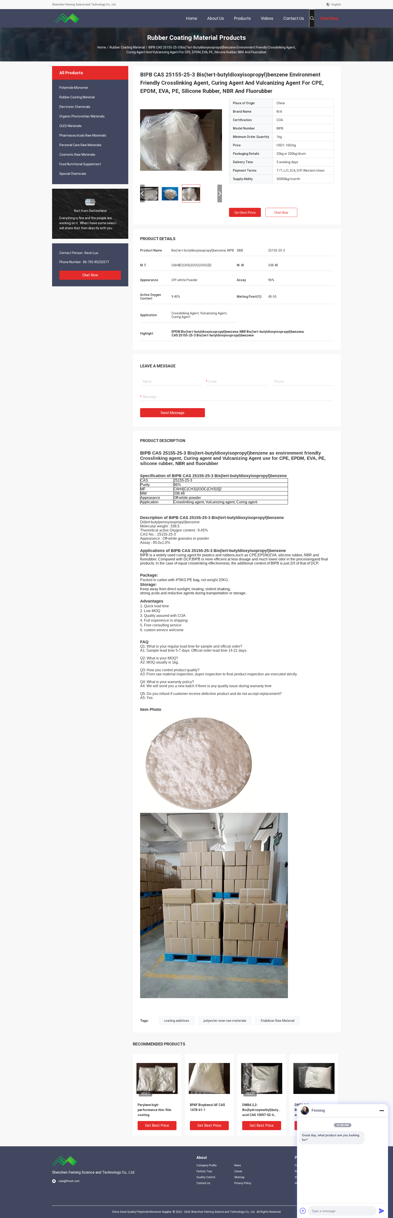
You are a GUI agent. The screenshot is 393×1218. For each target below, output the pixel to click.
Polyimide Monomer (73, 87)
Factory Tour (204, 1171)
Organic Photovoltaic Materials (82, 116)
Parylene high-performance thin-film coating (154, 1110)
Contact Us (203, 1183)
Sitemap (239, 1177)
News (237, 1165)
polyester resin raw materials (225, 1020)
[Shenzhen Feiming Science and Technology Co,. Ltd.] (66, 18)
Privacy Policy (242, 1183)
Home (101, 47)
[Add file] (303, 1211)
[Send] (381, 1211)
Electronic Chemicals (74, 107)
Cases (238, 1171)
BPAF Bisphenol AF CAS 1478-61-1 (207, 1107)
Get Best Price (245, 212)
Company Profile (206, 1165)
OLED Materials (70, 126)
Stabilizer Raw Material (277, 1020)
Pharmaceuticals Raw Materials (82, 135)
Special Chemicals (72, 173)
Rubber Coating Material (127, 47)
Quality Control (205, 1177)
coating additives (176, 1020)
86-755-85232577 (96, 262)
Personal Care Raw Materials (80, 145)
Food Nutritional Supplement (80, 164)
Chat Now (90, 275)
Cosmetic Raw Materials (77, 154)
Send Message (172, 413)
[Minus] (381, 1110)
